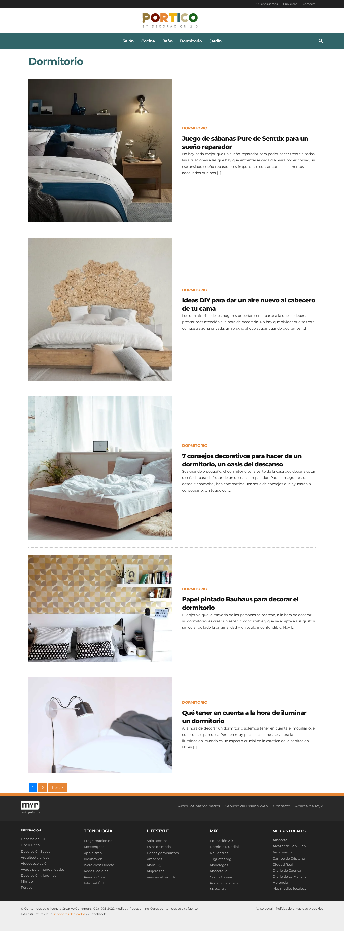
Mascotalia (218, 871)
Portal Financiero (224, 883)
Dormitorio (194, 128)
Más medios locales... (290, 888)
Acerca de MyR (309, 806)
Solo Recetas (157, 841)
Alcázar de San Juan (289, 846)
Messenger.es (95, 847)
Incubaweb (93, 859)
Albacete (280, 840)
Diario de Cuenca (287, 870)
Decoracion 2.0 (33, 839)
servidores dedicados (69, 914)
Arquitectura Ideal (36, 857)
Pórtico (26, 887)
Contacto (309, 4)
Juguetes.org (220, 859)
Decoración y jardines (38, 875)
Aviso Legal (264, 908)
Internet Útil (94, 883)
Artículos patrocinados (199, 806)
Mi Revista (218, 889)
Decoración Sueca (35, 851)
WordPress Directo (99, 865)
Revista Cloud (95, 877)
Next (56, 787)
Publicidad (290, 4)
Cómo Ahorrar (221, 877)
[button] (321, 41)
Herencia (280, 882)
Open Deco (30, 845)
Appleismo (93, 853)
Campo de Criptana (289, 858)
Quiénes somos (267, 4)
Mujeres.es (155, 871)
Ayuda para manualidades (42, 869)
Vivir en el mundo (161, 877)
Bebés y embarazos (163, 853)
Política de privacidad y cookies (299, 908)
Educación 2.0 (221, 841)
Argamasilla (283, 852)
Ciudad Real (283, 864)
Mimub (27, 881)
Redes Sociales (96, 871)
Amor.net (154, 859)
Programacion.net (99, 841)
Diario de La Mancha (290, 876)
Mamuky (154, 865)
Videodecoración (35, 863)
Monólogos (219, 865)
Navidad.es (219, 853)
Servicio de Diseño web (246, 806)
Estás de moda (159, 847)
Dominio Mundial (224, 847)
